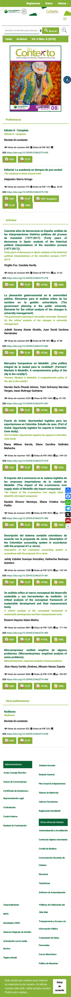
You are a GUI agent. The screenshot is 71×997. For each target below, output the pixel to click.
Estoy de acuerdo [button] (59, 986)
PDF (11, 159)
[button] (67, 80)
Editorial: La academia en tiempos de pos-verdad (33, 171)
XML (28, 205)
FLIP (27, 159)
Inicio (8, 39)
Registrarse (33, 3)
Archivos (22, 39)
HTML (44, 285)
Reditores (10, 713)
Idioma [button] (62, 3)
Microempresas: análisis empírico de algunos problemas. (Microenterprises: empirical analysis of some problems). (35, 655)
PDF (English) (48, 199)
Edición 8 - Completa (16, 132)
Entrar (49, 3)
